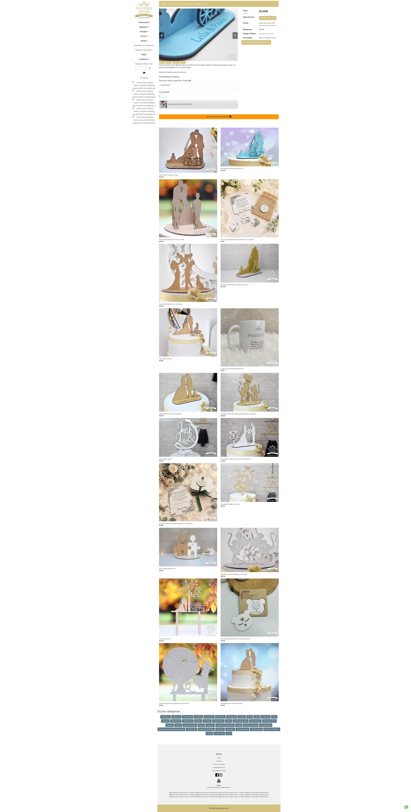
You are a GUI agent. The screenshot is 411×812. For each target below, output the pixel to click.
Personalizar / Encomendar (256, 42)
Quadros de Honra (269, 721)
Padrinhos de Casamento (144, 45)
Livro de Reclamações (218, 770)
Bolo (169, 62)
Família (176, 62)
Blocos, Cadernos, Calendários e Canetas (171, 729)
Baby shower (176, 721)
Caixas (201, 725)
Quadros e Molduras (250, 725)
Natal (249, 717)
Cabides (198, 721)
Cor (183, 62)
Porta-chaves (219, 733)
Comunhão (220, 717)
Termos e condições (219, 764)
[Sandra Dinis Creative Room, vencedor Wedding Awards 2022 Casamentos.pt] (144, 111)
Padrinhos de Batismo (144, 50)
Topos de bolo (188, 721)
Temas (143, 40)
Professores (265, 717)
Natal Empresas (256, 729)
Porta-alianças (218, 721)
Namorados (165, 717)
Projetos (169, 725)
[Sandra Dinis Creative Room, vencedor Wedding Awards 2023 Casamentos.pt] (144, 102)
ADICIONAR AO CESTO (217, 117)
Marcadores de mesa (240, 721)
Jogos (238, 725)
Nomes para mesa (189, 725)
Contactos (143, 59)
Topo (162, 62)
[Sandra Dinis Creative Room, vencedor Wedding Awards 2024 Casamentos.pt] (144, 94)
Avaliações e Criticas (219, 767)
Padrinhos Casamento (206, 729)
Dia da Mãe (176, 717)
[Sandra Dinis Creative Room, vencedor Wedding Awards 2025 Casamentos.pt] (144, 85)
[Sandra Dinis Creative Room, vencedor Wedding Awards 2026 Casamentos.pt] (194, 792)
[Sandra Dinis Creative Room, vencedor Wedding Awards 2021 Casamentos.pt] (144, 120)
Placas (228, 721)
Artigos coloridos (242, 729)
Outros (143, 36)
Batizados (143, 27)
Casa (256, 717)
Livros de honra (255, 721)
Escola (209, 733)
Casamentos (143, 22)
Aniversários (231, 717)
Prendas (143, 31)
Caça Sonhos (191, 729)
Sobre (219, 758)
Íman (228, 733)
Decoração (230, 729)
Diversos (165, 721)
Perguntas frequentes (144, 63)
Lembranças (209, 717)
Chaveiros (220, 729)
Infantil (178, 725)
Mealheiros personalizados (225, 725)
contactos (144, 77)
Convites (207, 721)
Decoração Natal (265, 725)
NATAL (143, 54)
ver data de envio (268, 18)
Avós (274, 717)
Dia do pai (210, 725)
